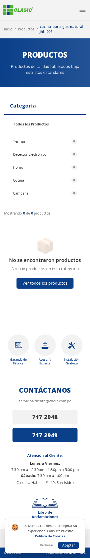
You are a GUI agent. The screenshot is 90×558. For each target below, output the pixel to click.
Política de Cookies (50, 536)
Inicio (8, 29)
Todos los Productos (31, 124)
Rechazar (46, 545)
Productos (26, 29)
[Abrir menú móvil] (82, 10)
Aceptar (68, 545)
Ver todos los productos (45, 283)
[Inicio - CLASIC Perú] (18, 10)
